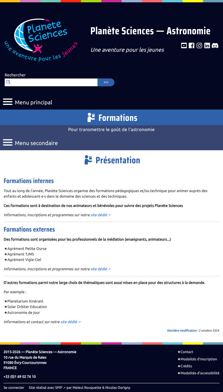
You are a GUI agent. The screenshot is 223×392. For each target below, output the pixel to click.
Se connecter (13, 387)
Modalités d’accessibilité (200, 373)
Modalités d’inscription (199, 359)
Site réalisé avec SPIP (45, 387)
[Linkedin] (207, 45)
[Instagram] (199, 45)
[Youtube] (184, 45)
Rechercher (15, 75)
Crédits (186, 366)
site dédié (99, 215)
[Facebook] (191, 45)
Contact (187, 352)
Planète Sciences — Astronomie (150, 31)
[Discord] (215, 45)
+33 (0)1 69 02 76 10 (19, 376)
